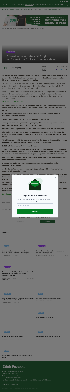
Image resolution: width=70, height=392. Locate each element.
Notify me (35, 211)
